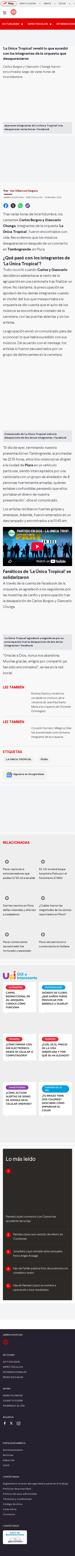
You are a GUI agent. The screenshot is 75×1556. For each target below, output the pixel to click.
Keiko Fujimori (27, 4)
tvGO (6, 1465)
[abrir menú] (6, 12)
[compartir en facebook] (6, 206)
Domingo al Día (14, 1406)
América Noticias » (14, 197)
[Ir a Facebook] (5, 1424)
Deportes (9, 1460)
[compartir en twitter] (13, 206)
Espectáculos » (34, 197)
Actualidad (11, 1362)
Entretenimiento (13, 1450)
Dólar (62, 4)
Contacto (9, 1514)
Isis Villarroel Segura (24, 191)
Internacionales (14, 1372)
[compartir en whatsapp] (20, 206)
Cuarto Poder (13, 1401)
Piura (44, 759)
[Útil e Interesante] (37, 975)
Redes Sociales (13, 1377)
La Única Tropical (18, 759)
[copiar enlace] (28, 206)
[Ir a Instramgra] (19, 1424)
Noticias (8, 1455)
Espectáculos (13, 1367)
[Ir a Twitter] (12, 1424)
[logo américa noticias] (13, 12)
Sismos (47, 4)
